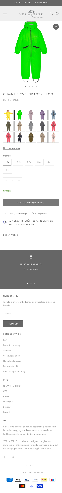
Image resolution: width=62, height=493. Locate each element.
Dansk (29, 465)
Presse (6, 396)
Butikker (6, 406)
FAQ (5, 340)
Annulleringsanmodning (14, 371)
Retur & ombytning (12, 345)
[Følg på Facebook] (4, 457)
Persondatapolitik (11, 366)
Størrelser (7, 350)
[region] (31, 266)
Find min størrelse (11, 148)
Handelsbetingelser (12, 361)
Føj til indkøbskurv (31, 202)
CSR (5, 391)
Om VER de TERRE (12, 386)
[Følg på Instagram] (13, 457)
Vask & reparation (11, 355)
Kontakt (6, 412)
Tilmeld (13, 323)
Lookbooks (8, 401)
